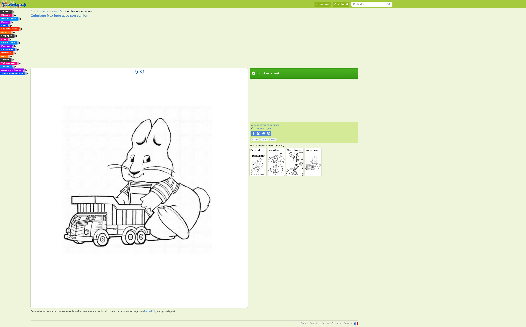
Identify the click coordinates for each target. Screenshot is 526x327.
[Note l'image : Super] (136, 72)
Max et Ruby (59, 11)
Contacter (348, 323)
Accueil (34, 11)
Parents (304, 323)
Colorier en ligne (262, 128)
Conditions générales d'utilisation (326, 323)
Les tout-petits (45, 11)
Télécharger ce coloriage (266, 125)
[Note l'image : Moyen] (142, 72)
